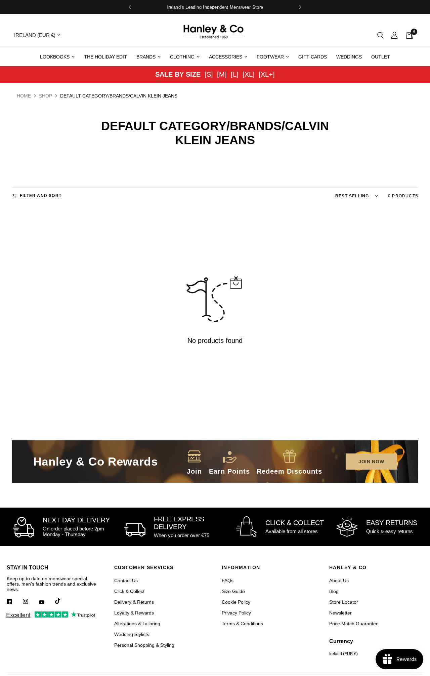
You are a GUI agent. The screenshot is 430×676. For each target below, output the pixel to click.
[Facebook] (14, 601)
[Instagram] (30, 601)
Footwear (270, 56)
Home (24, 95)
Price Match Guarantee (354, 623)
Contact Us (126, 580)
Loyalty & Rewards (134, 612)
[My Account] (394, 35)
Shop (45, 95)
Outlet (380, 56)
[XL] (249, 74)
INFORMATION (241, 567)
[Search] (380, 35)
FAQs (227, 580)
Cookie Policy (236, 602)
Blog (334, 591)
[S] (209, 74)
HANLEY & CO (348, 567)
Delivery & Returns (134, 602)
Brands (146, 56)
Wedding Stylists (131, 634)
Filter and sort (40, 195)
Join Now (371, 461)
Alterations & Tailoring (137, 623)
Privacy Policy (236, 612)
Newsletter (340, 612)
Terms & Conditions (242, 623)
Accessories (225, 56)
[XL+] (267, 74)
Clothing (182, 56)
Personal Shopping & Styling (144, 645)
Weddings (349, 56)
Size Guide (233, 591)
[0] (407, 35)
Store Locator (343, 602)
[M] (222, 74)
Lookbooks (55, 56)
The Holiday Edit (105, 56)
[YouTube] (46, 602)
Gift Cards (312, 56)
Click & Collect (129, 591)
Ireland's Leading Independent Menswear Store (215, 7)
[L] (235, 74)
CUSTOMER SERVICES (144, 567)
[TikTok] (62, 601)
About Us (339, 580)
